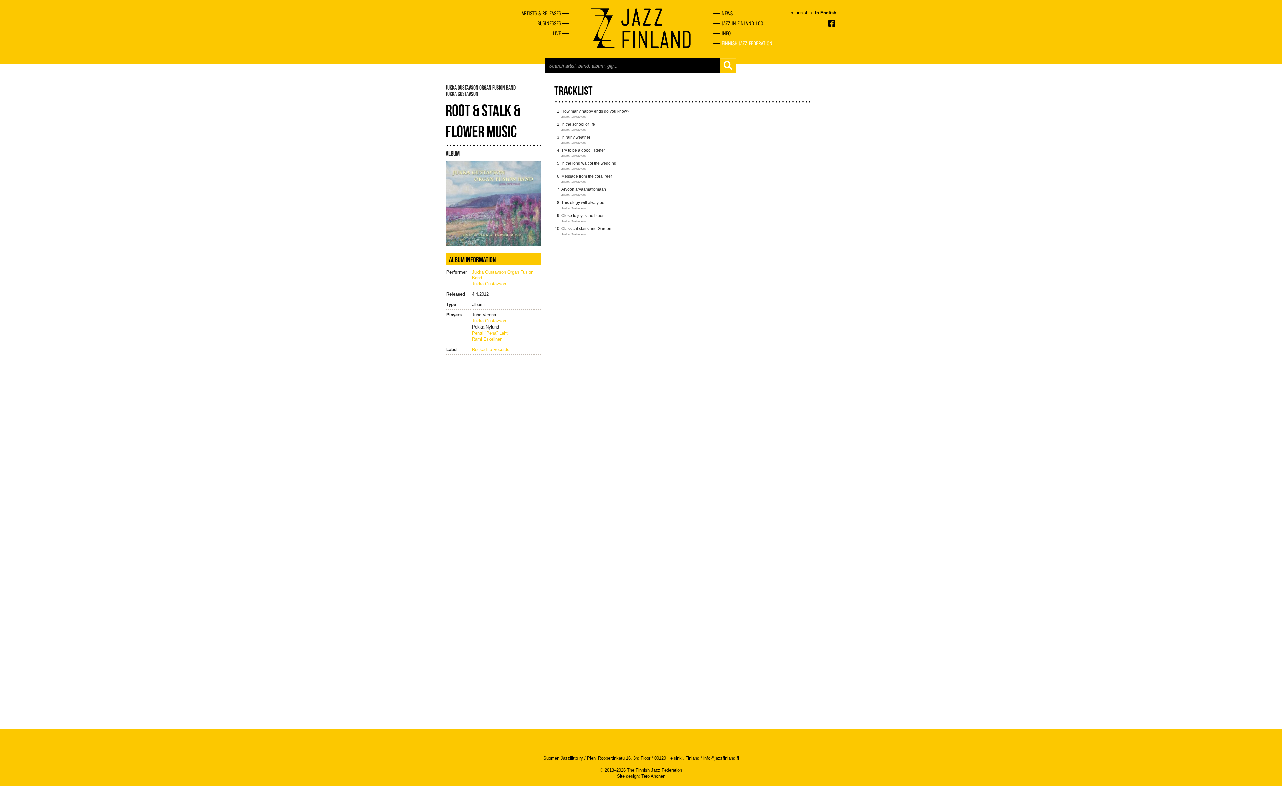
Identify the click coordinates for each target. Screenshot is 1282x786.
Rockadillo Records (490, 349)
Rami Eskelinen (487, 339)
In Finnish (798, 12)
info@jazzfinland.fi (721, 758)
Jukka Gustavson (489, 283)
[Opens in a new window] (832, 23)
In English (825, 12)
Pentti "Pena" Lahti (490, 333)
